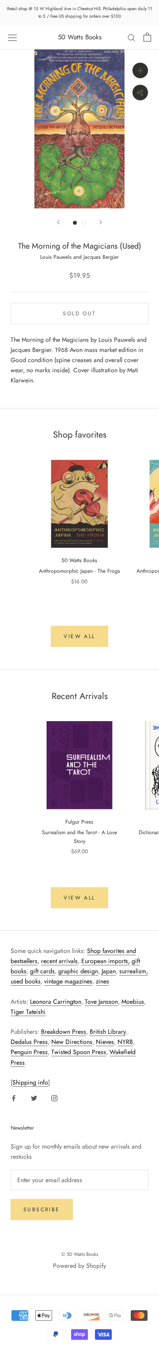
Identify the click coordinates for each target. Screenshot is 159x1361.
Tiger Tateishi (28, 1011)
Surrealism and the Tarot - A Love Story (79, 836)
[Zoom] (140, 70)
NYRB (125, 1041)
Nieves (105, 1041)
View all (79, 636)
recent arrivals (59, 960)
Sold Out (79, 314)
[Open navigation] (12, 37)
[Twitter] (34, 1098)
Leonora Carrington (55, 1001)
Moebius (132, 1001)
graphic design (78, 971)
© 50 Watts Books (79, 1254)
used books (26, 981)
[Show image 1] (75, 223)
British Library (107, 1031)
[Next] (100, 222)
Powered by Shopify (79, 1265)
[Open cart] (147, 37)
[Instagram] (54, 1098)
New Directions (71, 1041)
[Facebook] (14, 1098)
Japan (109, 971)
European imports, (105, 960)
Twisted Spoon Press (78, 1051)
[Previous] (58, 222)
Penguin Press (29, 1051)
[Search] (132, 37)
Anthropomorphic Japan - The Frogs (79, 571)
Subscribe (41, 1210)
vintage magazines (68, 981)
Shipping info (30, 1082)
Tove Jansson (101, 1001)
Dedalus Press (29, 1041)
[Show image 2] (84, 223)
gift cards (42, 971)
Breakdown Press (63, 1031)
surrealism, (133, 971)
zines (102, 981)
